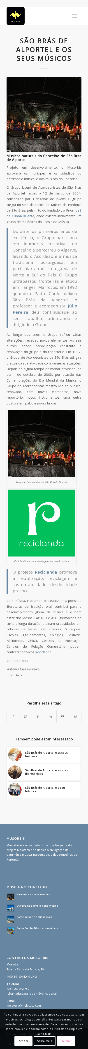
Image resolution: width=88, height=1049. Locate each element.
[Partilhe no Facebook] (13, 716)
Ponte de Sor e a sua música (34, 917)
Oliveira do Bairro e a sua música (37, 905)
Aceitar (23, 1041)
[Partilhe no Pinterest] (38, 716)
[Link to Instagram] (75, 716)
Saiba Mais (44, 1041)
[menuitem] (74, 16)
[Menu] (74, 16)
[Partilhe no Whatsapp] (25, 716)
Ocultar (66, 1041)
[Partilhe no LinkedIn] (50, 716)
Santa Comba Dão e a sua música (37, 928)
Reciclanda (43, 652)
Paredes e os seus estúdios (34, 894)
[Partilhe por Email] (63, 716)
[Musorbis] (36, 16)
